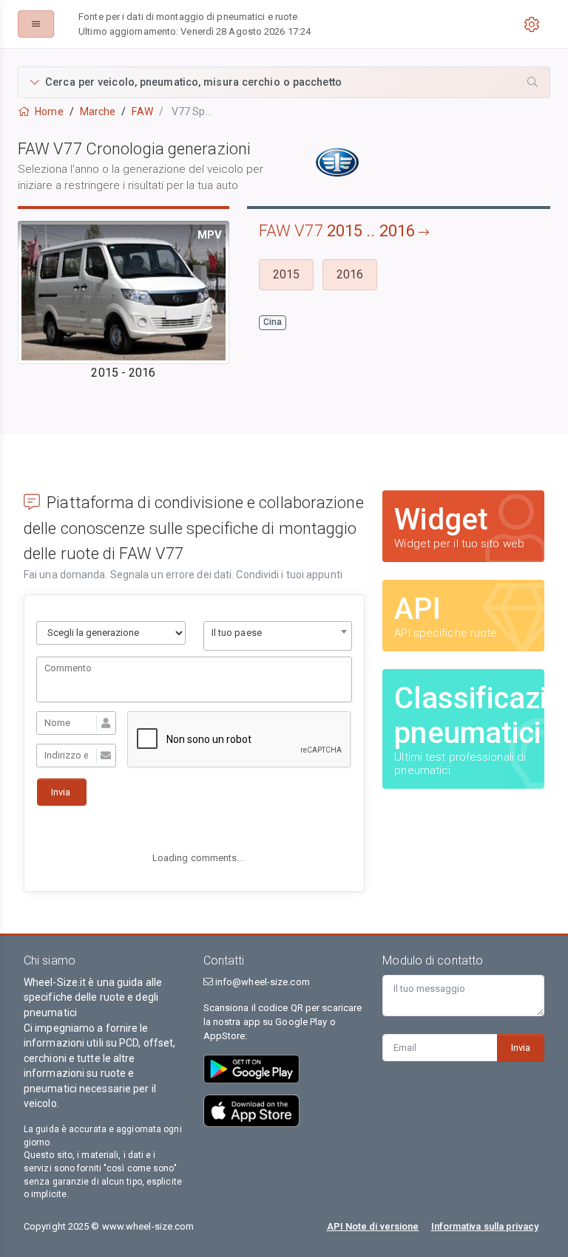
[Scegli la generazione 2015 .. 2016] (111, 633)
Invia (520, 1047)
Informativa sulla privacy (485, 1226)
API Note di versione (373, 1226)
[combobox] (278, 636)
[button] (284, 82)
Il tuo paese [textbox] (237, 632)
